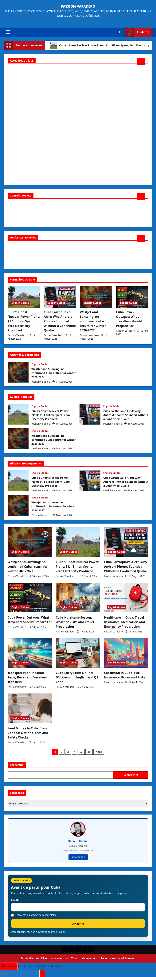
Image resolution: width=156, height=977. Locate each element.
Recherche (16, 765)
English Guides (20, 302)
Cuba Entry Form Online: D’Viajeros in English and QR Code (77, 677)
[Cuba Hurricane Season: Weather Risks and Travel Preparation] (78, 597)
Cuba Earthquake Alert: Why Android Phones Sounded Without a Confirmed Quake (60, 321)
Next (99, 752)
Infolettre (143, 32)
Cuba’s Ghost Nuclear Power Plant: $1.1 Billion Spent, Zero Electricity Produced (24, 321)
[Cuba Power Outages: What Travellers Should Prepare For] (132, 297)
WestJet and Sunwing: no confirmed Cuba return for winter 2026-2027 (93, 321)
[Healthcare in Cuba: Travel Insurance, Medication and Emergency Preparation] (126, 597)
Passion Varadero (78, 6)
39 (89, 752)
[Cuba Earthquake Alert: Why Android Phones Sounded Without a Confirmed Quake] (60, 297)
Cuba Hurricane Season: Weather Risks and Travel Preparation (75, 622)
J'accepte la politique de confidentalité (37, 915)
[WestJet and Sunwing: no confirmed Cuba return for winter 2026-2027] (96, 297)
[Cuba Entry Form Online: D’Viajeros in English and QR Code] (78, 653)
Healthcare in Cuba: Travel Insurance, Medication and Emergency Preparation (124, 622)
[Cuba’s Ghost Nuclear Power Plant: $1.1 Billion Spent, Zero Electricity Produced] (24, 297)
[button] (8, 32)
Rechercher (130, 775)
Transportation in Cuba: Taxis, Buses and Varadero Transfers (27, 677)
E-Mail (15, 900)
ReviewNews (109, 958)
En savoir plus (78, 857)
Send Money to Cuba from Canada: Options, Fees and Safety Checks (28, 732)
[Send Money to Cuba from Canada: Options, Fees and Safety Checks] (30, 708)
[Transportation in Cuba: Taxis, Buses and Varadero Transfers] (30, 653)
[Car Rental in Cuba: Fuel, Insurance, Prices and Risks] (126, 653)
